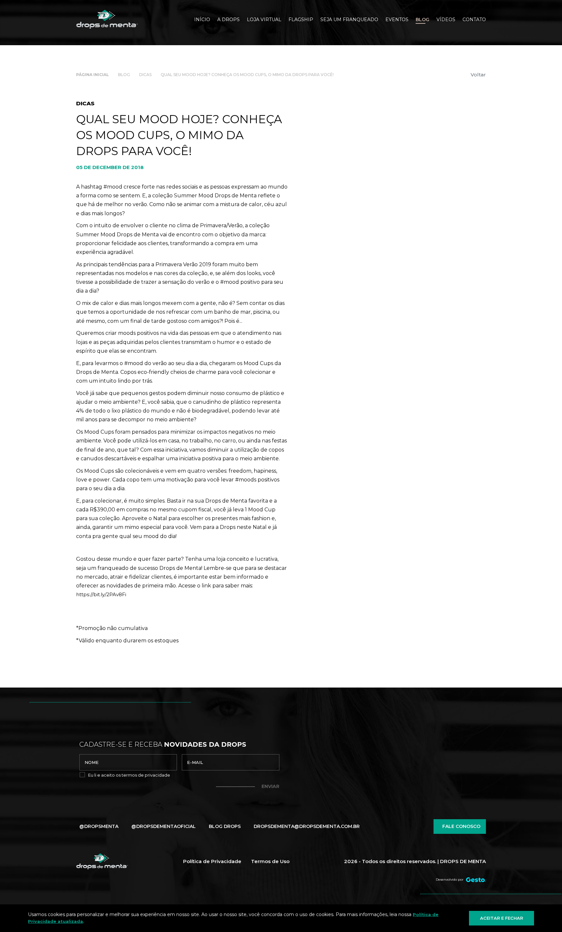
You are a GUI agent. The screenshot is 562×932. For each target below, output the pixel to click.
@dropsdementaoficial (163, 826)
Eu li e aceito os (129, 775)
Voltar (478, 75)
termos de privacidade (146, 775)
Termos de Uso (270, 861)
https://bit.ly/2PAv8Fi (101, 594)
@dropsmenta (98, 826)
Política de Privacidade (212, 861)
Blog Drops (225, 826)
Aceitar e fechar (501, 918)
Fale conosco (461, 826)
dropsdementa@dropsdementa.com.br (307, 826)
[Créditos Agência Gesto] (476, 880)
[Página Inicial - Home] (107, 19)
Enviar (270, 786)
